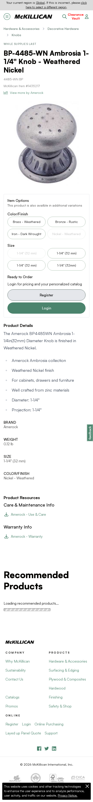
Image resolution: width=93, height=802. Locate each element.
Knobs (16, 35)
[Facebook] (39, 748)
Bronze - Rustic (66, 222)
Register (46, 295)
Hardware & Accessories (22, 29)
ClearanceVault (76, 16)
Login (46, 308)
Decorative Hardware (63, 29)
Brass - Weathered (26, 222)
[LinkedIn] (54, 748)
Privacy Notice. (67, 795)
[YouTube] (46, 748)
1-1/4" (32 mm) (67, 253)
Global (40, 2)
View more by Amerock (26, 93)
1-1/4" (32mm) (66, 265)
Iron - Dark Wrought (26, 234)
